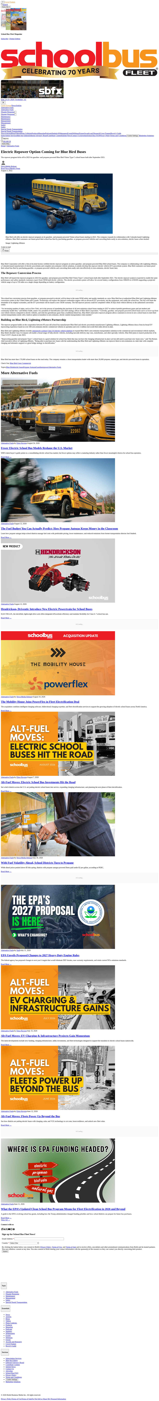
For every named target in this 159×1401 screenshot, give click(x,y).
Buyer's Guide (116, 133)
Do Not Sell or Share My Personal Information (49, 1399)
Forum (81, 133)
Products (35, 133)
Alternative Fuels (7, 108)
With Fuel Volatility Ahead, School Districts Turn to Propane (37, 862)
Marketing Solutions (146, 136)
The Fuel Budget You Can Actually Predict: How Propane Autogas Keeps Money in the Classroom (59, 528)
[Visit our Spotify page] (14, 1230)
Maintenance (5, 117)
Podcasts (48, 133)
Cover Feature (10, 2)
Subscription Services (9, 136)
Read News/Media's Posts (10, 168)
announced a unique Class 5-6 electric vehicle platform (52, 331)
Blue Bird (10, 367)
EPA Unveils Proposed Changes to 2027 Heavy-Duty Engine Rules (40, 955)
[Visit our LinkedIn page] (4, 1230)
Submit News (66, 136)
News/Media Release (24, 697)
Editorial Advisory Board (38, 136)
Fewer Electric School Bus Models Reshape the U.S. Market (36, 448)
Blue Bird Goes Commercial (20, 363)
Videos (17, 133)
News (17, 2)
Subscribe (4, 39)
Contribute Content (54, 136)
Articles (22, 2)
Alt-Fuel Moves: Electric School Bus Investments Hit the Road (38, 782)
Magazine (41, 133)
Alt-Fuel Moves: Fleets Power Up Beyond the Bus (30, 1116)
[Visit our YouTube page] (9, 1230)
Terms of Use (17, 1399)
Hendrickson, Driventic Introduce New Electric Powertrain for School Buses (46, 609)
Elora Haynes (22, 443)
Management (5, 121)
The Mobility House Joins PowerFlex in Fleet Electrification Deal (40, 701)
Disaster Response (7, 112)
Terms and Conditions (118, 136)
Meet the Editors (23, 136)
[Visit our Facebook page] (2, 1230)
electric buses (18, 367)
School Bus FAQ (93, 136)
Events (69, 133)
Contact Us (75, 136)
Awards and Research (92, 133)
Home (3, 146)
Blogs (13, 133)
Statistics (55, 133)
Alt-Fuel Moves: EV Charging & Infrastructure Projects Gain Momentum (45, 1035)
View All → (5, 1220)
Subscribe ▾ (6, 7)
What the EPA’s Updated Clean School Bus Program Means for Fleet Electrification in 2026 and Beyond (63, 1208)
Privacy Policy (105, 136)
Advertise (83, 136)
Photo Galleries (26, 133)
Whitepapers (62, 133)
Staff (18, 950)
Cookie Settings (132, 136)
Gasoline (39, 367)
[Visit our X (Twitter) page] (7, 1230)
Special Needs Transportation (11, 129)
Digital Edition (14, 39)
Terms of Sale (27, 1399)
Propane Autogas (29, 367)
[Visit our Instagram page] (11, 1230)
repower (45, 367)
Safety (3, 125)
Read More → (6, 457)
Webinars (75, 133)
